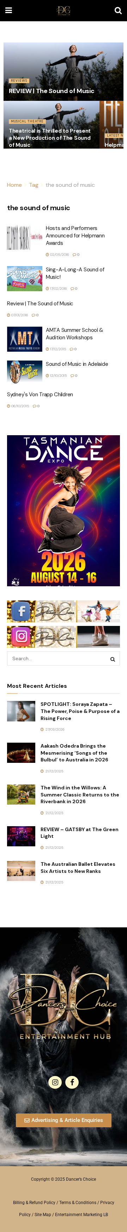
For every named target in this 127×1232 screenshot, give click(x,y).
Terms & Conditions (77, 1202)
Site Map (43, 1214)
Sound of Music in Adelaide (77, 364)
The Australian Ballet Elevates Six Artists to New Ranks (78, 867)
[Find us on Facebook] (72, 1082)
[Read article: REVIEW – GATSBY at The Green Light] (21, 836)
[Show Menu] (8, 10)
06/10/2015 (19, 406)
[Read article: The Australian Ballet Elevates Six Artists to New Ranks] (21, 871)
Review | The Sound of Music (40, 303)
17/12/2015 (57, 349)
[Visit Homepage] (63, 11)
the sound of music (70, 185)
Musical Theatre (27, 121)
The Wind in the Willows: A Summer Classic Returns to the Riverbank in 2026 (80, 794)
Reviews (19, 81)
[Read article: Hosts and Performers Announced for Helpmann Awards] (24, 237)
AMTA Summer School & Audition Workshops (74, 334)
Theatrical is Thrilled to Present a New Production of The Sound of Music (50, 138)
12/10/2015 (58, 375)
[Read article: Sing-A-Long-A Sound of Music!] (24, 279)
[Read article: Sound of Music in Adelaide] (24, 373)
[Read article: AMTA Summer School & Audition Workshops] (24, 339)
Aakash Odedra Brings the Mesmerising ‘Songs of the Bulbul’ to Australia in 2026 (74, 753)
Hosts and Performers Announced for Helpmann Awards (75, 236)
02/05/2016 (59, 254)
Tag (33, 185)
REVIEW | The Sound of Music (51, 91)
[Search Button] (118, 10)
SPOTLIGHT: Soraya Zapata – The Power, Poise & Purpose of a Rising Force (80, 711)
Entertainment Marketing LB (81, 1214)
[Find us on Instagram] (55, 1082)
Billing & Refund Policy (34, 1202)
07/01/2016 (19, 315)
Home (14, 185)
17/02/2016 (58, 288)
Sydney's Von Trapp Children (40, 394)
